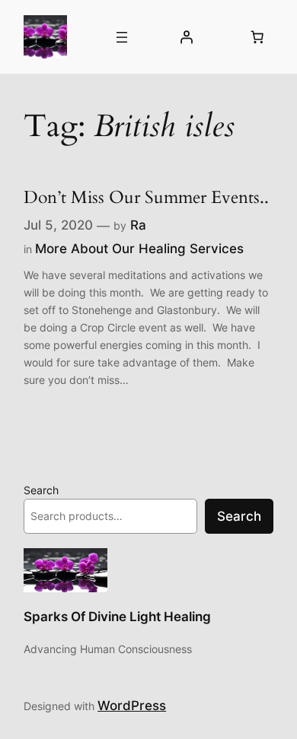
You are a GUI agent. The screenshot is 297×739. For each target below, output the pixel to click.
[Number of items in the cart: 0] (257, 37)
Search (41, 490)
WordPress (131, 705)
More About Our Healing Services (139, 248)
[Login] (186, 37)
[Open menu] (122, 37)
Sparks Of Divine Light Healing (117, 616)
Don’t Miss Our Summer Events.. (146, 197)
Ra (138, 225)
